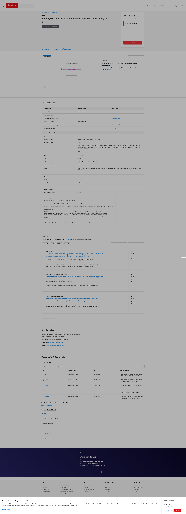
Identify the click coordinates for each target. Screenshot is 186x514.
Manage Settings (6, 509)
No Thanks (170, 510)
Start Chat (177, 510)
